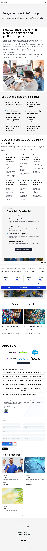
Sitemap (25, 532)
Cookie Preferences (28, 536)
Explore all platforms (23, 362)
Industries (19, 532)
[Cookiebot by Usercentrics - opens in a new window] (41, 263)
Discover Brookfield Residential (22, 249)
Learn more (5, 337)
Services (20, 536)
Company (20, 530)
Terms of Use (27, 530)
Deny (9, 287)
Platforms (20, 534)
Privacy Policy (27, 534)
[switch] (17, 279)
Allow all (38, 287)
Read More (5, 484)
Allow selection (23, 287)
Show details (40, 283)
